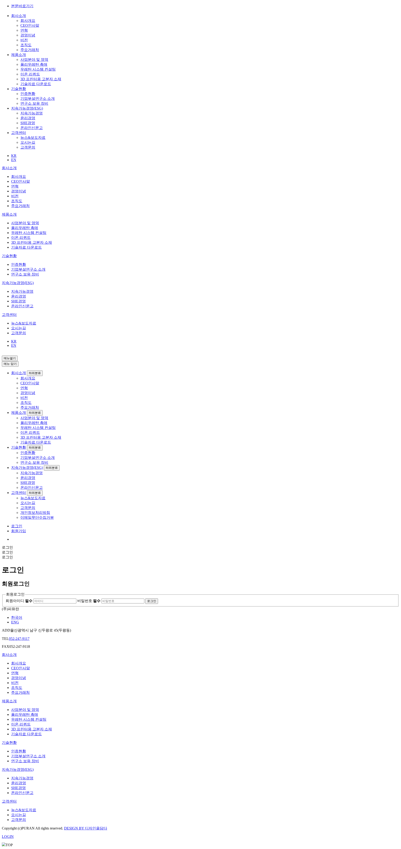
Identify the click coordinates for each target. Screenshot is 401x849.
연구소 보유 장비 (34, 103)
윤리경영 (27, 118)
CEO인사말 (29, 25)
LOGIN (8, 837)
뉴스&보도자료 (32, 137)
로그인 (16, 526)
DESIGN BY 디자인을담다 (85, 828)
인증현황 (27, 94)
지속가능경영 (31, 113)
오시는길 (27, 142)
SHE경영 (27, 123)
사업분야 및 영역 (34, 60)
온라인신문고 (31, 128)
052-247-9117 (19, 639)
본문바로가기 (22, 6)
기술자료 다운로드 (35, 84)
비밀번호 (88, 601)
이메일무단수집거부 (37, 517)
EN (13, 160)
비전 (24, 40)
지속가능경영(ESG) (27, 108)
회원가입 (18, 531)
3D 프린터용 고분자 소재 (40, 79)
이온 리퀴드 (30, 74)
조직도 (26, 45)
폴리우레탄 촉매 (33, 64)
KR (13, 156)
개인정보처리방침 (35, 513)
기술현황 (18, 89)
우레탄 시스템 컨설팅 (38, 69)
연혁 (24, 30)
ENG (15, 622)
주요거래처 (29, 50)
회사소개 (18, 16)
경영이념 (27, 35)
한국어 (16, 617)
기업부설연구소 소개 (37, 98)
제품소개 (18, 55)
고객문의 (27, 147)
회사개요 (27, 21)
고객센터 (18, 133)
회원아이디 (19, 601)
